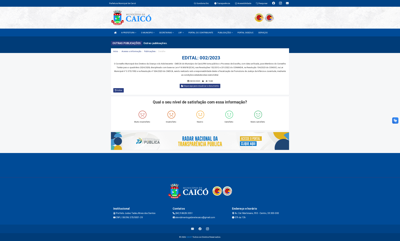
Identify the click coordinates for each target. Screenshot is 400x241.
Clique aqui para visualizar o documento (201, 86)
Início (115, 51)
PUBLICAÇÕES (225, 32)
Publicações (149, 51)
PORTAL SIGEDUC (245, 32)
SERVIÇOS (263, 32)
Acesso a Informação (131, 51)
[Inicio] (115, 33)
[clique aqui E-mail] (192, 229)
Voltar (119, 90)
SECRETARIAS (165, 32)
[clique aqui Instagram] (207, 229)
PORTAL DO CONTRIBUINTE (200, 32)
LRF (180, 32)
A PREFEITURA (128, 32)
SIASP (189, 237)
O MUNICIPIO (147, 32)
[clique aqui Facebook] (200, 229)
